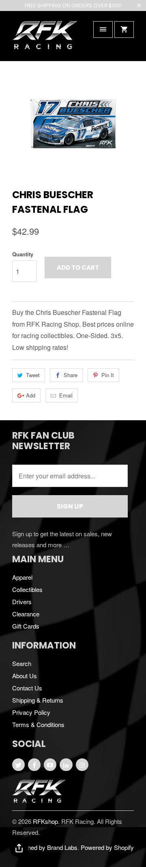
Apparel (22, 577)
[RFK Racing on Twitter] (18, 764)
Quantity (22, 254)
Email (66, 395)
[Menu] (103, 29)
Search (21, 663)
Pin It (107, 375)
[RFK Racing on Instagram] (82, 764)
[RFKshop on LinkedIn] (66, 764)
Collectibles (27, 589)
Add (30, 395)
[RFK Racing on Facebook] (34, 764)
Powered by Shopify (107, 847)
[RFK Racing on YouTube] (50, 764)
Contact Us (27, 688)
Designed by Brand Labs (44, 847)
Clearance (25, 613)
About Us (24, 675)
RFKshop (45, 821)
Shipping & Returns (37, 700)
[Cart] (124, 29)
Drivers (22, 601)
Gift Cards (25, 626)
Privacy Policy (31, 712)
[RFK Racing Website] (38, 800)
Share (70, 375)
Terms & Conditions (38, 724)
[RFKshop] (44, 39)
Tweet (33, 375)
